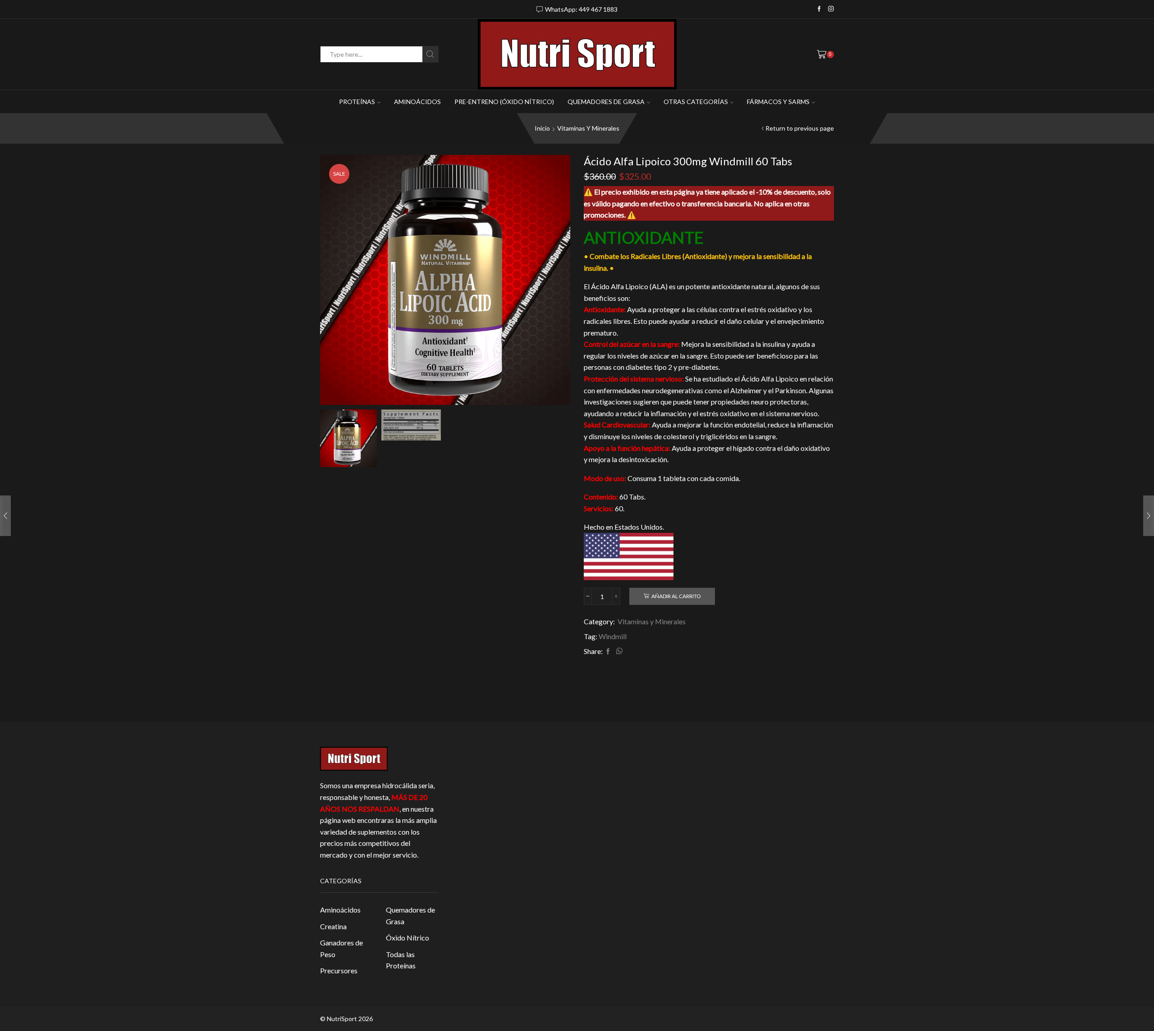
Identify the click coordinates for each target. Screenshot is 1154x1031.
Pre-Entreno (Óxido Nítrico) (504, 101)
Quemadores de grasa (606, 101)
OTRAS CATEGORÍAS (696, 101)
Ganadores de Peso (341, 948)
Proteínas (357, 101)
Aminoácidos (417, 101)
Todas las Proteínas (401, 960)
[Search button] (430, 54)
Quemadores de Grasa (410, 915)
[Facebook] (819, 9)
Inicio (542, 128)
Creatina (333, 926)
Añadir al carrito (676, 596)
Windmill (613, 636)
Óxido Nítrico (407, 937)
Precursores (338, 970)
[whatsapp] (618, 651)
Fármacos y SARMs (778, 101)
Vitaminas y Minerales (588, 128)
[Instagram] (831, 9)
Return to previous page (799, 128)
